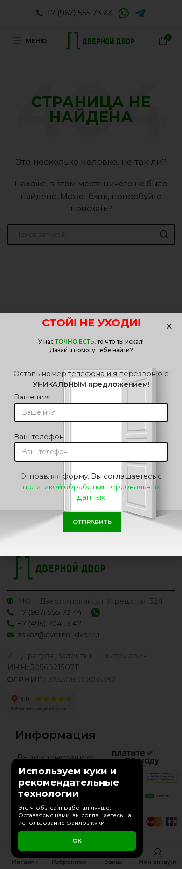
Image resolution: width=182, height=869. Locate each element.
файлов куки (85, 822)
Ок (77, 840)
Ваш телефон (39, 436)
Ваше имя (32, 396)
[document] (91, 434)
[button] (169, 326)
